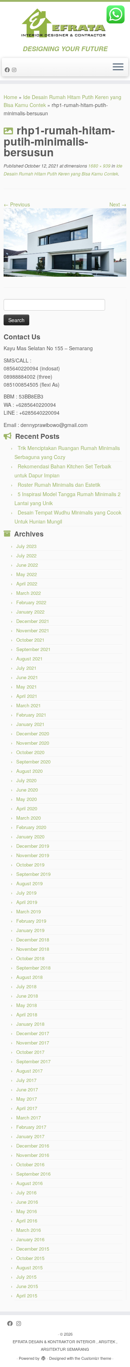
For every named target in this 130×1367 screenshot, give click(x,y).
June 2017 (27, 1089)
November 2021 (32, 630)
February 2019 (31, 920)
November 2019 (32, 855)
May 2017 (26, 1098)
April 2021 (26, 696)
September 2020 (33, 761)
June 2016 (27, 1201)
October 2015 (30, 1258)
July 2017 (26, 1080)
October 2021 (30, 639)
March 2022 (28, 592)
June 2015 (27, 1286)
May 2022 (26, 574)
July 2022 (26, 555)
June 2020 (27, 789)
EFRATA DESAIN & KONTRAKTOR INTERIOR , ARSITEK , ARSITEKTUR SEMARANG (65, 1345)
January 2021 (30, 724)
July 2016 (26, 1192)
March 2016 (28, 1229)
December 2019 (32, 845)
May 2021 (26, 686)
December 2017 (32, 1033)
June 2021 (27, 677)
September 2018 (33, 967)
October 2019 (30, 864)
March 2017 (28, 1117)
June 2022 (27, 564)
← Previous (17, 204)
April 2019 (26, 902)
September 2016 (33, 1173)
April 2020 (26, 808)
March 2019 (28, 911)
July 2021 (26, 667)
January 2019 (30, 930)
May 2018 (26, 1005)
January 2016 (30, 1239)
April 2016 (26, 1220)
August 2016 (29, 1183)
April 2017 (26, 1108)
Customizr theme (96, 1358)
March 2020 (28, 817)
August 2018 (29, 977)
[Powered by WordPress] (43, 1356)
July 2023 (26, 546)
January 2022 (30, 611)
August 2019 (29, 883)
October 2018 (30, 958)
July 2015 (26, 1276)
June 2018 (27, 995)
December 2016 (32, 1145)
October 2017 (30, 1051)
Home (10, 97)
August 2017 (29, 1070)
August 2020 (29, 770)
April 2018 (26, 1014)
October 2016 (30, 1164)
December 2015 (32, 1248)
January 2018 (30, 1023)
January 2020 (30, 836)
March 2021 (28, 705)
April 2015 (26, 1295)
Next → (117, 204)
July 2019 (26, 892)
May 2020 (26, 799)
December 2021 (32, 621)
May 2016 (26, 1211)
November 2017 (32, 1042)
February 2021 (31, 714)
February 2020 (31, 827)
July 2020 (26, 780)
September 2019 (33, 873)
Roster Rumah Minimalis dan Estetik (59, 484)
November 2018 (32, 948)
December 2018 (32, 939)
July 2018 (26, 986)
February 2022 (31, 602)
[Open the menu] (118, 67)
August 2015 (29, 1267)
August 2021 (29, 658)
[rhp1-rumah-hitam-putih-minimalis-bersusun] (65, 241)
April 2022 (26, 583)
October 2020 (30, 752)
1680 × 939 (98, 165)
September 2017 (33, 1061)
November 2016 (32, 1155)
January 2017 (30, 1136)
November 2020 (32, 742)
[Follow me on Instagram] (15, 69)
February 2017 (31, 1126)
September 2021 (33, 649)
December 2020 (32, 733)
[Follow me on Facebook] (8, 69)
